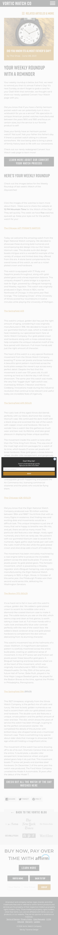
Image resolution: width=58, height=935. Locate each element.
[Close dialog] (55, 459)
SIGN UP (29, 473)
